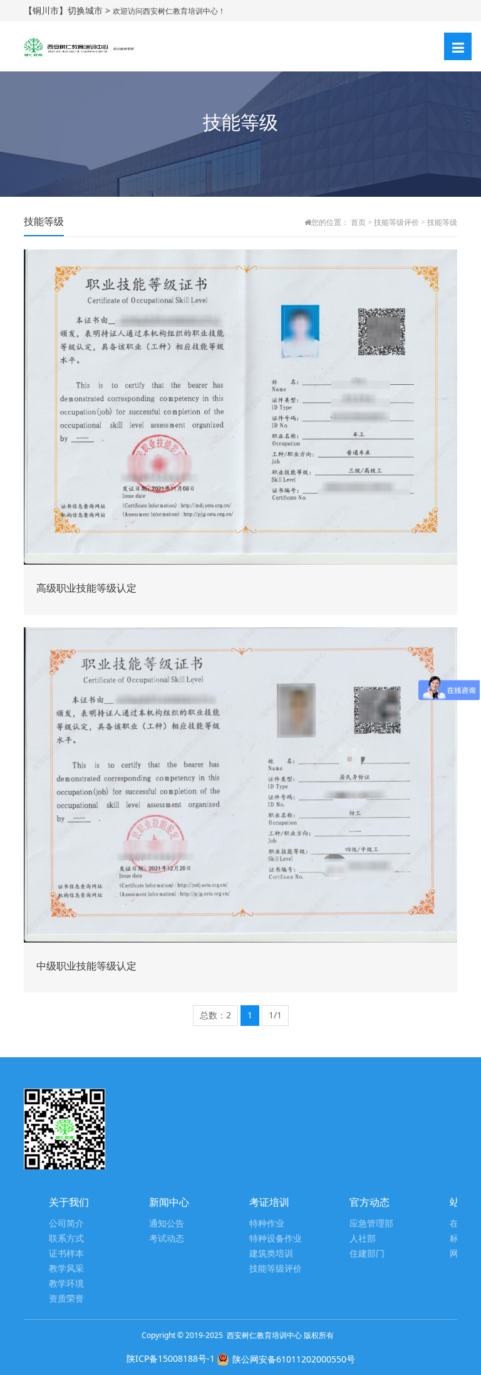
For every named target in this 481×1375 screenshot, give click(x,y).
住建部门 (367, 1253)
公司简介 (66, 1223)
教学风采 (66, 1268)
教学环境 (66, 1284)
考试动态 (166, 1238)
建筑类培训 (271, 1253)
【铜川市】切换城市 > (68, 10)
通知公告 (166, 1223)
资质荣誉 (66, 1299)
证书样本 (66, 1253)
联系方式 (66, 1238)
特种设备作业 (275, 1238)
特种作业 (266, 1223)
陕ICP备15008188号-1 (171, 1358)
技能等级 (442, 222)
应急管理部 (371, 1223)
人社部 (362, 1238)
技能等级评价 (396, 222)
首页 (358, 222)
